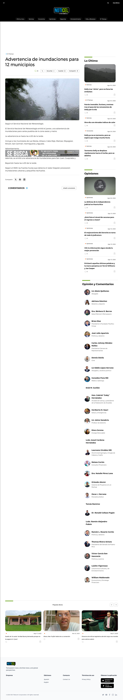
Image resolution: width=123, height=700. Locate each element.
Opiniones (52, 19)
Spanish (46, 679)
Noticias (31, 19)
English (46, 682)
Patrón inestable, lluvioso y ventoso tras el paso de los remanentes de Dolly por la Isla (98, 106)
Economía (41, 19)
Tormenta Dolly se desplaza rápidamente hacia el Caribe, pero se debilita (99, 153)
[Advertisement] (61, 35)
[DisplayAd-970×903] (42, 153)
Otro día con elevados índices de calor (99, 122)
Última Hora (20, 19)
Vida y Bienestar (90, 19)
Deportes (63, 19)
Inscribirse (116, 3)
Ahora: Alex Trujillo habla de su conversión (18, 636)
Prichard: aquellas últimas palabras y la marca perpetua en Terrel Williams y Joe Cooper (99, 265)
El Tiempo (103, 19)
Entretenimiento (76, 19)
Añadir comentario (69, 188)
